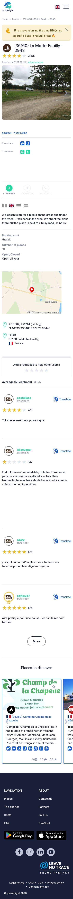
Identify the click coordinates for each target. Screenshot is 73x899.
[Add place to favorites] (53, 686)
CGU (31, 882)
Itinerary (9, 193)
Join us (43, 815)
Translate (65, 399)
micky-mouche (35, 62)
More (36, 641)
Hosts (7, 815)
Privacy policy (55, 882)
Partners (44, 807)
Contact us (45, 798)
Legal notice (16, 882)
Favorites (27, 193)
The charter (11, 807)
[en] (57, 6)
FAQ (7, 823)
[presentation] (6, 92)
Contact (45, 193)
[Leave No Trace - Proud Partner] (54, 867)
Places (15, 19)
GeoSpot (44, 823)
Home (5, 19)
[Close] (67, 30)
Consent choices (39, 886)
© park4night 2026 (15, 893)
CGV (40, 882)
